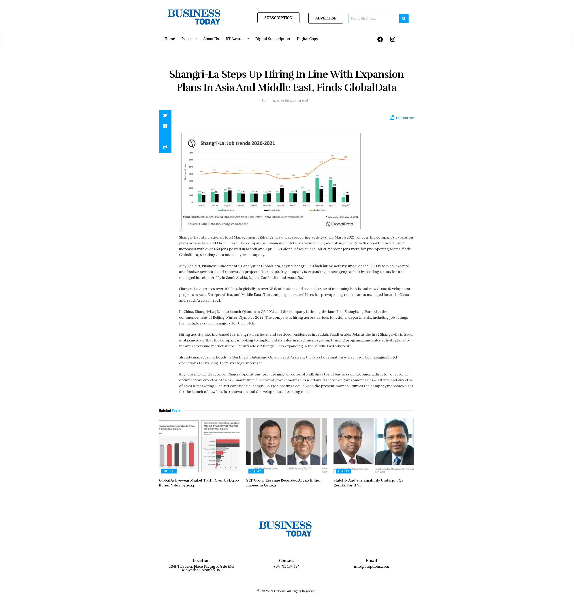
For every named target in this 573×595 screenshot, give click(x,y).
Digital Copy (307, 38)
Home (170, 38)
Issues (187, 38)
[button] (189, 39)
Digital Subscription (272, 38)
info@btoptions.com (371, 566)
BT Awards (235, 38)
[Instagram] (392, 39)
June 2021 (169, 471)
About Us (211, 38)
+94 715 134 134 (286, 566)
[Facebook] (380, 39)
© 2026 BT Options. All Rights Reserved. (286, 591)
